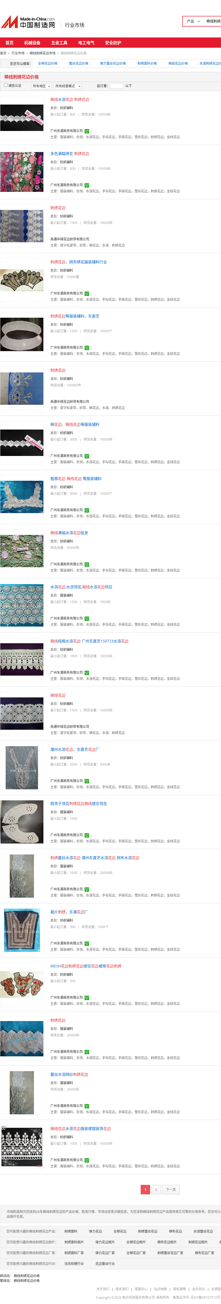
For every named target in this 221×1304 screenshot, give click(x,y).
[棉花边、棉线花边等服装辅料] (21, 442)
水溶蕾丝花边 (203, 1231)
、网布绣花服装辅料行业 (78, 261)
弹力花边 (95, 1231)
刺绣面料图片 (74, 1242)
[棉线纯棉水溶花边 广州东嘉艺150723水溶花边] (21, 659)
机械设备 (32, 42)
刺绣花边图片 (198, 1242)
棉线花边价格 (178, 63)
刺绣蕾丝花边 (147, 1231)
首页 (9, 42)
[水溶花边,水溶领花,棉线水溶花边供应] (21, 605)
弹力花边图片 (105, 1242)
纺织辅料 (66, 108)
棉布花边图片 (167, 1242)
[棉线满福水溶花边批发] (21, 550)
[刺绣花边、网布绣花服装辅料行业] (21, 280)
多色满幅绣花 (69, 153)
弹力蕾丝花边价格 (113, 63)
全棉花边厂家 (136, 1253)
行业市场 (74, 25)
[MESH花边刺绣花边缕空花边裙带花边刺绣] (21, 984)
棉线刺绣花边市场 (43, 53)
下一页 (171, 1189)
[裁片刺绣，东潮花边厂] (22, 930)
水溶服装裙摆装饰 (80, 1128)
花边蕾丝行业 (105, 1263)
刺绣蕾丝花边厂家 (170, 1253)
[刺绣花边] (21, 225)
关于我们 (102, 1289)
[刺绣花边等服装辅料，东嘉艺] (21, 334)
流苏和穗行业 (74, 1263)
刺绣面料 (70, 1231)
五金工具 (59, 42)
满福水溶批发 (69, 532)
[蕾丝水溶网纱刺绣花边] (22, 1092)
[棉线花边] (21, 713)
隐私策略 (179, 1289)
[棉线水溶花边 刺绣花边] (21, 117)
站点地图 (160, 1289)
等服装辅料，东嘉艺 (74, 316)
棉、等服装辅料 (74, 424)
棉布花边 (175, 1231)
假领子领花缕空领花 (78, 803)
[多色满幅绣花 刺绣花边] (21, 171)
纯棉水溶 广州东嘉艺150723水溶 (89, 641)
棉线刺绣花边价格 (27, 1276)
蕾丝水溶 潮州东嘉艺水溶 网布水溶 (94, 857)
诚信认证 (14, 85)
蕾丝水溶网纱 (69, 1074)
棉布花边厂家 (204, 1253)
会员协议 (198, 1289)
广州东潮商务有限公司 (66, 131)
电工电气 (86, 42)
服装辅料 (66, 595)
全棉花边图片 (136, 1242)
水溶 (69, 99)
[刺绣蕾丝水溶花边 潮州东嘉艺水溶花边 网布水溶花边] (22, 875)
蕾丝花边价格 (78, 63)
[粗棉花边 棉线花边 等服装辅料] (21, 496)
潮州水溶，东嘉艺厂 (74, 749)
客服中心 (141, 1289)
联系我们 (122, 1289)
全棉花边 (119, 1231)
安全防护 (113, 42)
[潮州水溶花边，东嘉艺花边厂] (22, 767)
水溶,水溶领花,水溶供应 (81, 586)
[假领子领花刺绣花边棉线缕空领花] (21, 821)
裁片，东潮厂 (69, 911)
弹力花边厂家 (105, 1253)
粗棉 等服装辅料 (76, 478)
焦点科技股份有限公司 (138, 1297)
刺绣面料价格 (147, 63)
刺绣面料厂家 (74, 1253)
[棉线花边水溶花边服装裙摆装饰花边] (21, 1146)
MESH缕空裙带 (85, 966)
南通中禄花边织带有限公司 (69, 239)
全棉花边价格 (47, 63)
